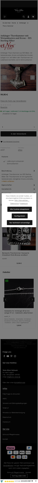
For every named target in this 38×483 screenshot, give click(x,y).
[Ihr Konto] (28, 17)
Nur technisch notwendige (20, 223)
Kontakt (5, 439)
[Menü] (5, 17)
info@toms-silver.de (13, 377)
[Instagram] (15, 357)
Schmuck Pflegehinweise (11, 434)
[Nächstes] (32, 77)
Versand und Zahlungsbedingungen (15, 403)
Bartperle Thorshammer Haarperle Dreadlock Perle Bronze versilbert (15, 254)
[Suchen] (24, 17)
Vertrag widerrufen (19, 476)
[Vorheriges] (4, 77)
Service (6, 429)
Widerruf (6, 408)
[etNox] (19, 46)
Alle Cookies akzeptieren (19, 209)
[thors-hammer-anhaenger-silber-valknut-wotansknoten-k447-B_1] (18, 77)
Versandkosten (8, 465)
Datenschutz (7, 417)
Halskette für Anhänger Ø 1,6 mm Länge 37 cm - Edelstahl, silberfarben (18, 312)
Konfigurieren (19, 216)
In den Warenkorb (18, 134)
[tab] (18, 176)
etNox (20, 150)
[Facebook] (4, 357)
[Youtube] (8, 357)
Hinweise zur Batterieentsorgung (14, 413)
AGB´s (5, 399)
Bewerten (4, 107)
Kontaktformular (19, 382)
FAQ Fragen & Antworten (11, 394)
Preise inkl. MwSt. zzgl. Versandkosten (13, 101)
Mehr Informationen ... (21, 200)
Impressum (6, 422)
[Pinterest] (11, 357)
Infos (5, 388)
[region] (19, 299)
